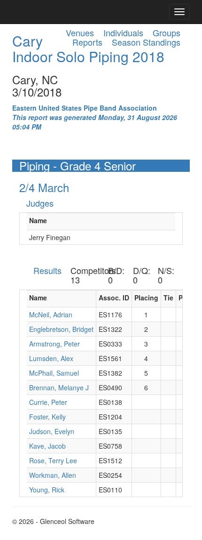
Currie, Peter (48, 402)
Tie (168, 297)
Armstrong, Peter (54, 343)
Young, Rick (46, 489)
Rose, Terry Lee (53, 460)
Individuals (123, 32)
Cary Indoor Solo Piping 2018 (88, 48)
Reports (87, 42)
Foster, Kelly (47, 416)
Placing (146, 297)
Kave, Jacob (47, 446)
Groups (166, 32)
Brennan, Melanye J (59, 387)
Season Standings (146, 42)
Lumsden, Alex (51, 358)
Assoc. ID (114, 297)
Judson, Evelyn (51, 431)
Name (38, 220)
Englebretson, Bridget (61, 329)
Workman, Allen (52, 475)
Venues (80, 32)
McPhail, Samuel (54, 373)
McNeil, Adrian (50, 314)
